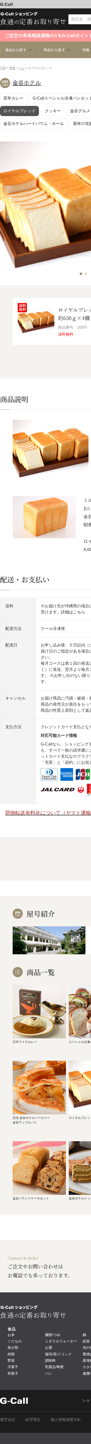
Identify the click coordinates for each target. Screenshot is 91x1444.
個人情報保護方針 (66, 1419)
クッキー (53, 111)
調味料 (50, 1360)
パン (22, 68)
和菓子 (13, 1373)
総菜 (86, 1341)
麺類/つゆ (52, 1335)
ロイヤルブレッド (19, 111)
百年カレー (13, 98)
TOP (3, 68)
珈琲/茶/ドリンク (58, 1354)
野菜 (11, 1360)
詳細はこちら (73, 612)
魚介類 (13, 1347)
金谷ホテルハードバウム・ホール (33, 123)
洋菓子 (13, 1367)
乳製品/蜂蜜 (54, 1367)
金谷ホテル (27, 83)
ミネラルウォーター (61, 1341)
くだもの (15, 1341)
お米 (11, 1335)
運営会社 (7, 1419)
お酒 (48, 1347)
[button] (81, 274)
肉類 (11, 1354)
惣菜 (12, 68)
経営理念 (32, 1419)
